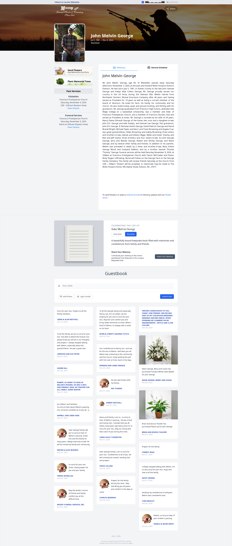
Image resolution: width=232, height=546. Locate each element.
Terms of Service (122, 543)
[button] (158, 349)
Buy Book (130, 234)
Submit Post (167, 296)
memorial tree (133, 194)
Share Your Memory (165, 256)
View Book (117, 234)
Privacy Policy (109, 543)
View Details (73, 108)
